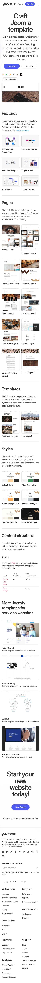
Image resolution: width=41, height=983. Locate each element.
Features (5, 894)
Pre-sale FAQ (7, 913)
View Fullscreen (10, 79)
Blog (24, 945)
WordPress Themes (10, 902)
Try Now (29, 66)
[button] (37, 4)
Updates (5, 905)
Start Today (21, 807)
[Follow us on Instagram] (20, 851)
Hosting (25, 918)
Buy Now (11, 66)
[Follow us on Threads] (36, 851)
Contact (25, 956)
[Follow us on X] (11, 851)
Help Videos (7, 953)
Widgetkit (5, 926)
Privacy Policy (28, 964)
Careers (25, 953)
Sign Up (30, 4)
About (24, 949)
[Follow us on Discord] (7, 851)
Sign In (20, 4)
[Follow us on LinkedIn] (24, 851)
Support (5, 945)
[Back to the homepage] (9, 4)
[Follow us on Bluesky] (32, 851)
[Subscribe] (37, 867)
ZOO (3, 930)
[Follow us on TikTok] (28, 851)
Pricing (4, 909)
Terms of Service (29, 960)
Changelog (6, 973)
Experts (25, 898)
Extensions (26, 894)
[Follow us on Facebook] (15, 851)
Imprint (25, 968)
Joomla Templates (9, 898)
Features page (22, 130)
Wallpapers (26, 914)
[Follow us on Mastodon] (3, 856)
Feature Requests (9, 977)
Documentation (8, 949)
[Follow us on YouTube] (3, 851)
